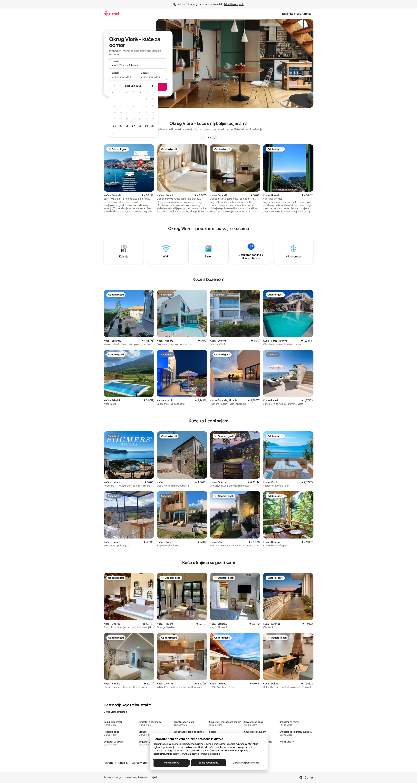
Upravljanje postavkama (246, 762)
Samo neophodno (208, 762)
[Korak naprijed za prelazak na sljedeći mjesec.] (153, 86)
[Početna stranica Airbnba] (112, 14)
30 (152, 125)
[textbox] (124, 77)
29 (146, 125)
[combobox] (138, 65)
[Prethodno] (202, 137)
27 (133, 125)
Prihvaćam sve (171, 762)
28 (140, 125)
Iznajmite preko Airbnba (296, 13)
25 (120, 125)
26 (127, 125)
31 (114, 132)
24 (114, 125)
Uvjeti (154, 777)
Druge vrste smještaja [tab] (115, 711)
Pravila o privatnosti (137, 777)
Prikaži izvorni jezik (234, 4)
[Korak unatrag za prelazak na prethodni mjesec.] (115, 86)
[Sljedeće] (214, 137)
